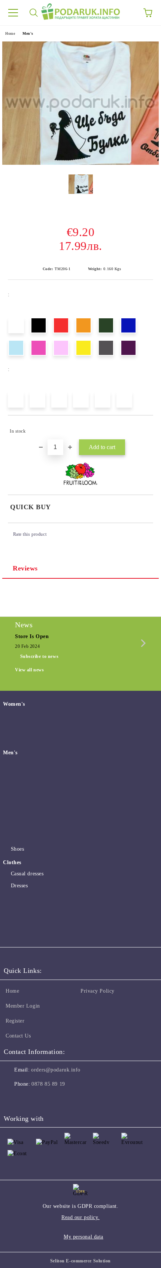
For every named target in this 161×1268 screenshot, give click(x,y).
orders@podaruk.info (55, 1070)
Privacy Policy (97, 991)
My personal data (83, 1237)
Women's (14, 704)
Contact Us (18, 1036)
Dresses (19, 885)
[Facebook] (13, 1099)
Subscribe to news (39, 656)
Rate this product (29, 534)
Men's (27, 33)
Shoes (17, 849)
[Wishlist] (127, 13)
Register (15, 1021)
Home (10, 33)
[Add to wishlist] (142, 427)
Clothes (12, 862)
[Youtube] (46, 1099)
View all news (29, 669)
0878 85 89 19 (48, 1084)
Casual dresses (27, 873)
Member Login (23, 1006)
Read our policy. (80, 1217)
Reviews (25, 568)
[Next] (142, 643)
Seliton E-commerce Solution (80, 1261)
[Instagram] (30, 1099)
